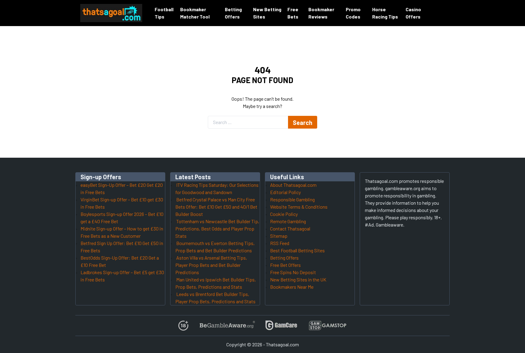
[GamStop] (327, 325)
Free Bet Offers (285, 265)
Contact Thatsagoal (290, 228)
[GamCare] (281, 325)
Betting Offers (284, 258)
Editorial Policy (285, 192)
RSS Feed (279, 243)
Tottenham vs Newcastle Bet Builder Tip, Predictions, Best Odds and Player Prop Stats (217, 228)
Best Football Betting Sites (297, 250)
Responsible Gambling (292, 199)
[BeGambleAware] (227, 325)
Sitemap (278, 236)
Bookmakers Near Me (292, 287)
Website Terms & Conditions (299, 207)
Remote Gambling (288, 221)
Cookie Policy (284, 214)
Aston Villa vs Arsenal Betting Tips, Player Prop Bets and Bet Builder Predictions (211, 265)
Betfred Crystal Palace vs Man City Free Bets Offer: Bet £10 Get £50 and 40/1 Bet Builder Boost (216, 207)
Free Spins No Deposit (293, 272)
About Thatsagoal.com (293, 185)
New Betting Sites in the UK (298, 279)
